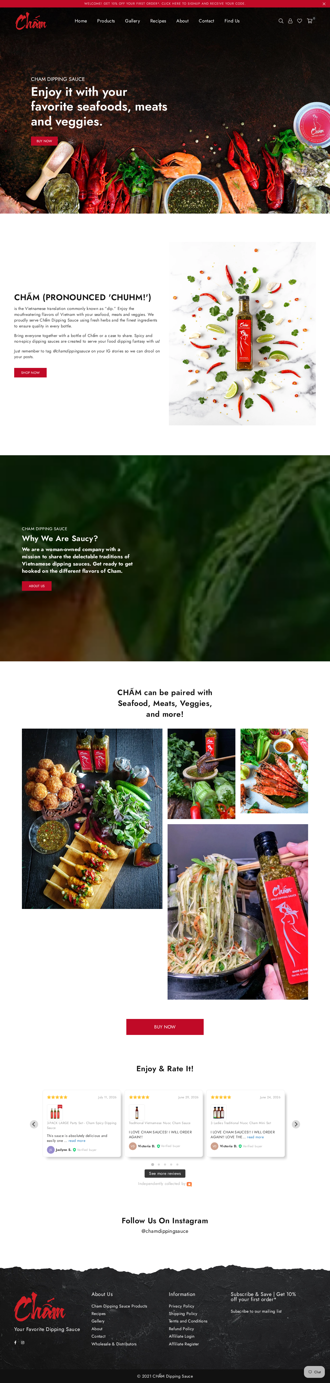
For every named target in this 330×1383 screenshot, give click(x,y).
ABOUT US (37, 586)
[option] (165, 110)
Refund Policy (181, 1329)
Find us (232, 21)
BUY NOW (165, 1027)
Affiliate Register (184, 1344)
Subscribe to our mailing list (256, 1311)
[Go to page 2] (159, 1164)
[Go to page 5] (177, 1164)
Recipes (158, 21)
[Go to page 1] (152, 1164)
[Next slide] (296, 1124)
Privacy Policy (181, 1306)
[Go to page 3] (165, 1164)
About (182, 21)
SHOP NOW (30, 372)
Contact (206, 21)
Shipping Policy (183, 1314)
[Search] (281, 21)
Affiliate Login (182, 1336)
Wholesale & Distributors (114, 1344)
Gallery (132, 21)
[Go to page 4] (171, 1164)
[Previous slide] (34, 1124)
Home (81, 21)
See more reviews (165, 1173)
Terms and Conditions (188, 1321)
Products (106, 21)
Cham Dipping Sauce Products (119, 1306)
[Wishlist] (299, 21)
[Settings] (290, 21)
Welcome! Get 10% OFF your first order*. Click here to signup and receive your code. (165, 3)
